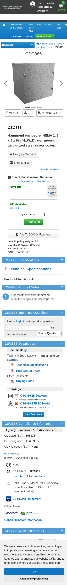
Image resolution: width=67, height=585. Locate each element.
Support (29, 36)
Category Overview (24, 154)
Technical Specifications (29, 269)
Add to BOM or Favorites (35, 234)
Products (17, 36)
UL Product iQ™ (13, 453)
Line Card (59, 26)
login (19, 321)
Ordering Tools (44, 36)
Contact (49, 25)
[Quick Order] (65, 27)
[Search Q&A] (52, 328)
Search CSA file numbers (29, 476)
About (39, 25)
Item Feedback (33, 414)
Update (31, 222)
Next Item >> (43, 181)
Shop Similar (21, 162)
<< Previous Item (25, 181)
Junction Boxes (44, 47)
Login (40, 3)
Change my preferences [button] (34, 578)
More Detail (15, 208)
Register (50, 3)
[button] (5, 83)
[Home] (4, 27)
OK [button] (34, 571)
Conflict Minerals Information (23, 520)
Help (15, 360)
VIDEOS (14, 112)
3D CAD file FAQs (42, 407)
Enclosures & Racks (52, 43)
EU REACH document (27, 498)
